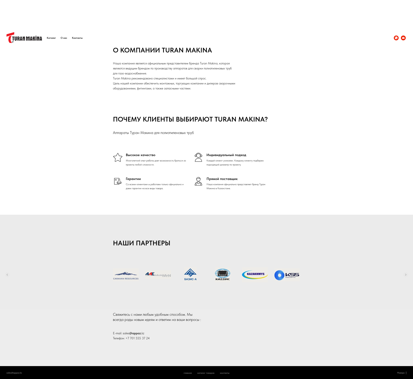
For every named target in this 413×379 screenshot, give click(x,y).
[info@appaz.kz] (403, 38)
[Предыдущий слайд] (7, 274)
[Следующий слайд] (405, 274)
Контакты (77, 37)
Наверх (401, 372)
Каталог (51, 37)
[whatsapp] (396, 38)
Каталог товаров (205, 373)
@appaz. (135, 333)
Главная (188, 373)
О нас (64, 37)
